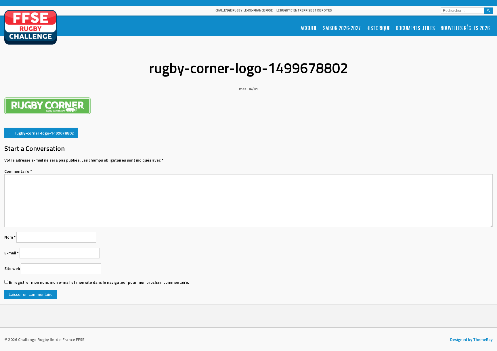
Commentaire (18, 171)
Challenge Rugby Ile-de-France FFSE (244, 10)
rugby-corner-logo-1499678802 (41, 133)
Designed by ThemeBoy (471, 339)
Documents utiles (415, 28)
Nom (10, 237)
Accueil (309, 28)
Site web (12, 268)
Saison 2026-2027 (342, 28)
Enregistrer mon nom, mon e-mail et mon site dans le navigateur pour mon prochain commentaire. (99, 282)
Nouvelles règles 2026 (465, 28)
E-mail (11, 253)
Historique (378, 28)
